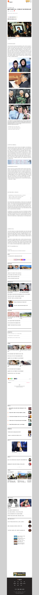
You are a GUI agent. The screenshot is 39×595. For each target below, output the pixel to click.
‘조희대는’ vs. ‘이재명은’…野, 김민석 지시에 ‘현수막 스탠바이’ (16, 196)
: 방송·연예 (10, 497)
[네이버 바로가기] (22, 589)
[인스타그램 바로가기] (20, 589)
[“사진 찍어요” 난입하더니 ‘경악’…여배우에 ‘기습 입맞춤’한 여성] (29, 530)
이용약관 (16, 591)
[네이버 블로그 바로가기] (23, 589)
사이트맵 (22, 591)
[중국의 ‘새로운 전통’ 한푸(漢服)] (29, 464)
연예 (21, 585)
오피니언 (24, 583)
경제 (21, 581)
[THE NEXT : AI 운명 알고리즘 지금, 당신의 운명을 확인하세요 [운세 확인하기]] (19, 260)
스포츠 (18, 585)
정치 (8, 7)
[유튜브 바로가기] (18, 589)
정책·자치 (15, 583)
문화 (17, 583)
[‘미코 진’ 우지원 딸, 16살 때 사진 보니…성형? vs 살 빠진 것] (29, 521)
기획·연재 (9, 470)
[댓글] (14, 11)
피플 (14, 585)
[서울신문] (10, 1)
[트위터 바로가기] (17, 589)
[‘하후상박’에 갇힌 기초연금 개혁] (29, 459)
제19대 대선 (10, 7)
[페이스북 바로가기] (15, 589)
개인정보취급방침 (19, 591)
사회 (17, 581)
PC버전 (24, 591)
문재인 (13, 7)
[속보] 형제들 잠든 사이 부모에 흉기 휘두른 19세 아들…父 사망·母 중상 (17, 195)
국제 (24, 581)
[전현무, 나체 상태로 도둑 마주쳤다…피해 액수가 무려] (29, 526)
